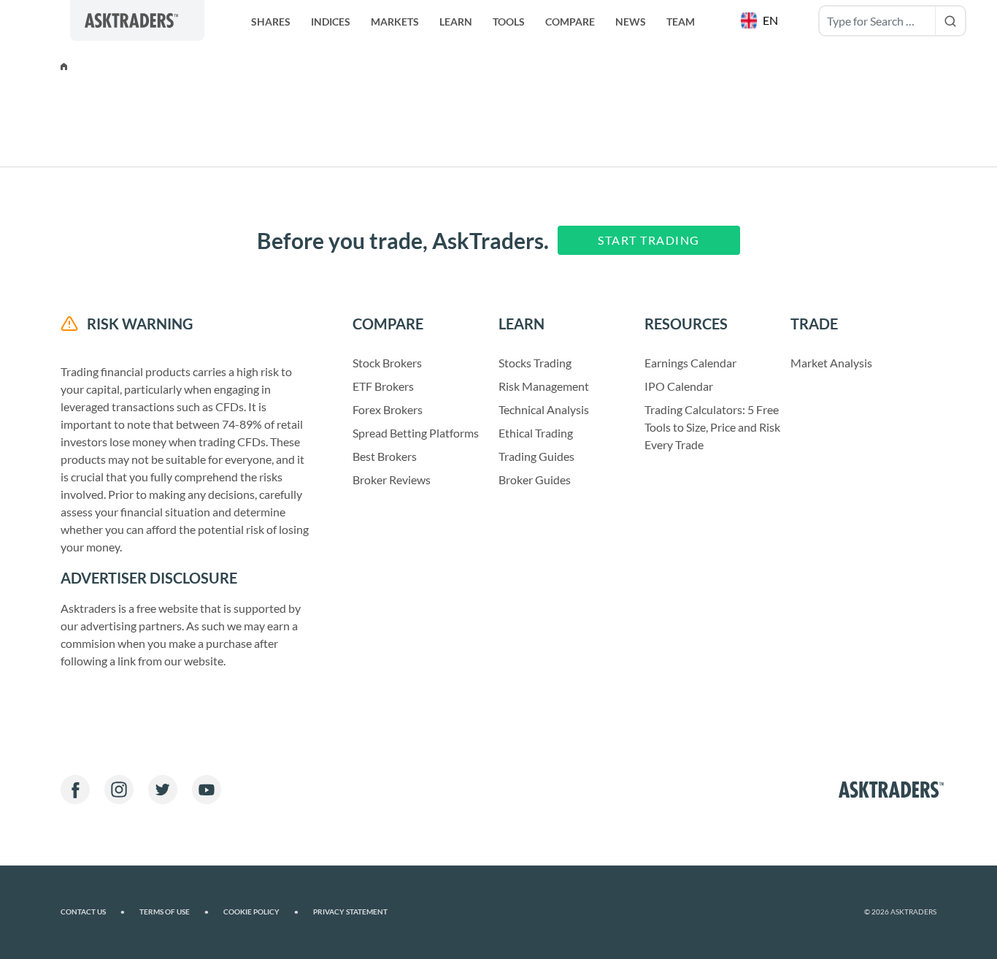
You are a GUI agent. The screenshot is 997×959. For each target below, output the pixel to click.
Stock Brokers (387, 363)
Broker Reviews (392, 479)
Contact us (93, 912)
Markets (395, 21)
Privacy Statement (350, 912)
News (630, 21)
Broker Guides (534, 479)
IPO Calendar (678, 386)
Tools (509, 21)
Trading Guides (536, 456)
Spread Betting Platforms (416, 433)
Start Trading (649, 240)
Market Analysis (831, 363)
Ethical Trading (535, 433)
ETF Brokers (383, 386)
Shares (270, 21)
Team (680, 21)
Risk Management (543, 386)
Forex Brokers (388, 409)
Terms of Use (174, 912)
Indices (330, 21)
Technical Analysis (543, 409)
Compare (570, 21)
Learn (455, 21)
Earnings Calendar (690, 363)
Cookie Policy (261, 912)
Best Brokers (385, 456)
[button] (761, 20)
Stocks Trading (534, 363)
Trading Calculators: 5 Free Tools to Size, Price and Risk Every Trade (712, 426)
